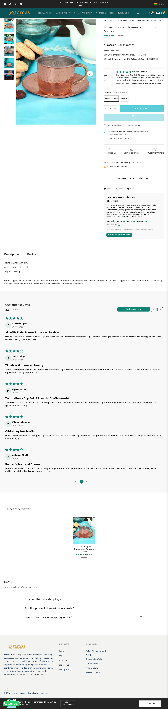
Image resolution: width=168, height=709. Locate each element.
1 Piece (124, 98)
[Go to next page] (91, 481)
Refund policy (92, 663)
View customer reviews (119, 234)
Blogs (61, 655)
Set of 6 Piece (111, 98)
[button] (138, 13)
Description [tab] (11, 254)
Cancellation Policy (94, 659)
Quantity (66, 702)
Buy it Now (122, 118)
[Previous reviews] (106, 77)
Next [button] (90, 74)
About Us (63, 660)
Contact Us (64, 665)
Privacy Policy (65, 669)
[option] (56, 71)
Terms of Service (94, 672)
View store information (118, 138)
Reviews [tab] (32, 254)
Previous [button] (22, 74)
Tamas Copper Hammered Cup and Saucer (84, 549)
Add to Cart (150, 703)
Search (62, 651)
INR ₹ (160, 4)
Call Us (12, 704)
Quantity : (115, 92)
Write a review (133, 309)
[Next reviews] (162, 77)
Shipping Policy (92, 668)
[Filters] (153, 309)
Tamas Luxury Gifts (21, 693)
